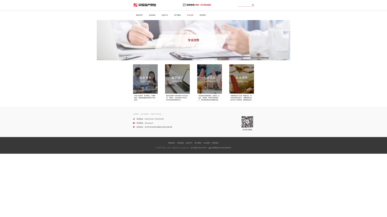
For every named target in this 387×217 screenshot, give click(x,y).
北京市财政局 (144, 114)
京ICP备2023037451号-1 (198, 148)
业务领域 (180, 143)
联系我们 (203, 15)
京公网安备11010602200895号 (220, 148)
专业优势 (190, 15)
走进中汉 (189, 143)
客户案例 (198, 143)
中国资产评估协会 (155, 114)
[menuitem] (139, 15)
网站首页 (139, 15)
